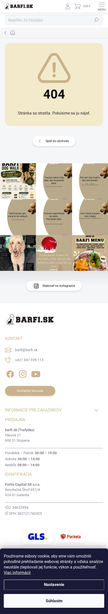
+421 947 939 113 (29, 360)
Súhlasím (54, 600)
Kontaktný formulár (30, 391)
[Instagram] (22, 373)
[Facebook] (9, 373)
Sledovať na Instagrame (58, 286)
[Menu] (101, 6)
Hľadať (96, 20)
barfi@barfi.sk (26, 350)
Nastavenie (54, 584)
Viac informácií (17, 572)
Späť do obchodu (57, 141)
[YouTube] (35, 373)
